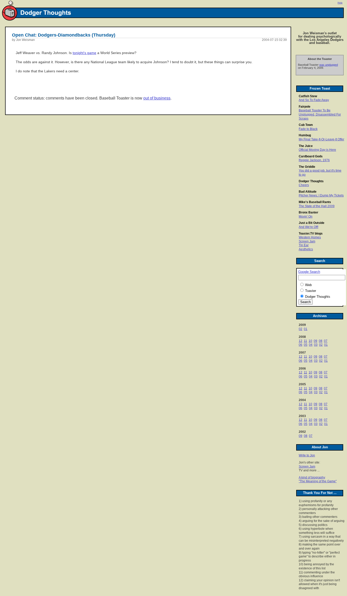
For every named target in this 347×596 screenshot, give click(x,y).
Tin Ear (304, 245)
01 (305, 329)
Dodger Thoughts (311, 181)
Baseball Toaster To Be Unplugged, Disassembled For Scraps (320, 114)
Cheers (304, 185)
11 (305, 341)
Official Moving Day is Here (317, 150)
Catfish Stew (308, 96)
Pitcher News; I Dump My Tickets (321, 195)
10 (310, 341)
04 (310, 344)
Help (340, 3)
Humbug (305, 135)
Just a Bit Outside (311, 223)
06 (300, 344)
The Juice (306, 146)
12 (300, 341)
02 (300, 329)
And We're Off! (308, 227)
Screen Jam (307, 241)
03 (316, 344)
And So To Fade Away (314, 100)
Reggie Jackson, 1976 (314, 160)
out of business (156, 98)
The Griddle (307, 167)
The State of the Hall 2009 (317, 206)
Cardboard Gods (311, 156)
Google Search (309, 272)
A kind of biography (312, 477)
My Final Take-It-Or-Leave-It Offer (321, 139)
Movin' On (305, 216)
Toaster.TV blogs (311, 233)
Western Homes (310, 237)
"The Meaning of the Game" (318, 481)
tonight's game (84, 53)
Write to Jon (307, 455)
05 (305, 344)
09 (315, 341)
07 (325, 341)
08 (320, 341)
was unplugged (328, 64)
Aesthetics (306, 249)
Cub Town (306, 125)
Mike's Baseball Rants (315, 202)
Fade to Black (308, 129)
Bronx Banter (308, 212)
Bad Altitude (308, 191)
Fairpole (304, 106)
